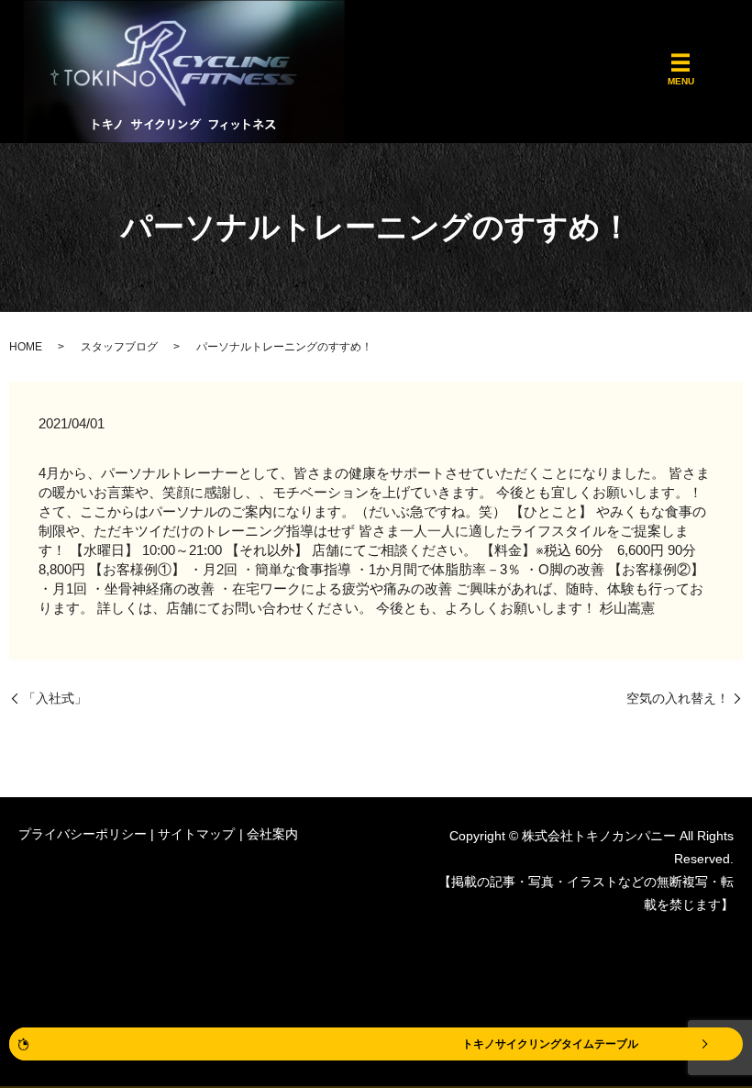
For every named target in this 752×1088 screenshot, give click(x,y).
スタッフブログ (119, 346)
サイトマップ (196, 834)
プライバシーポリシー (82, 834)
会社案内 (272, 834)
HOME (25, 346)
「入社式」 (55, 698)
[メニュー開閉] (680, 62)
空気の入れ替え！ (677, 698)
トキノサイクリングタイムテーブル (550, 1044)
